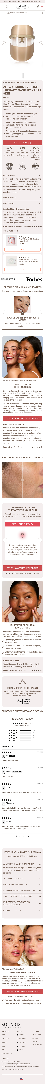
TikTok (21, 1049)
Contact (4, 1042)
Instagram (22, 1038)
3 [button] (23, 837)
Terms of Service (35, 1040)
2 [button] (19, 837)
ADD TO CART (20, 143)
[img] (7, 752)
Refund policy (37, 1044)
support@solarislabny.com (22, 1064)
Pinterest (22, 1042)
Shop (3, 1034)
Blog (3, 1046)
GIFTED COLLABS (7, 1053)
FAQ (3, 1049)
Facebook (22, 1034)
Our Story (5, 1038)
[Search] (8, 6)
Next (41, 43)
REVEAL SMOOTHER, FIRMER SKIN (23, 418)
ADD (22, 249)
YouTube (22, 1046)
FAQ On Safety (37, 1034)
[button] (13, 730)
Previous (4, 43)
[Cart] (42, 6)
